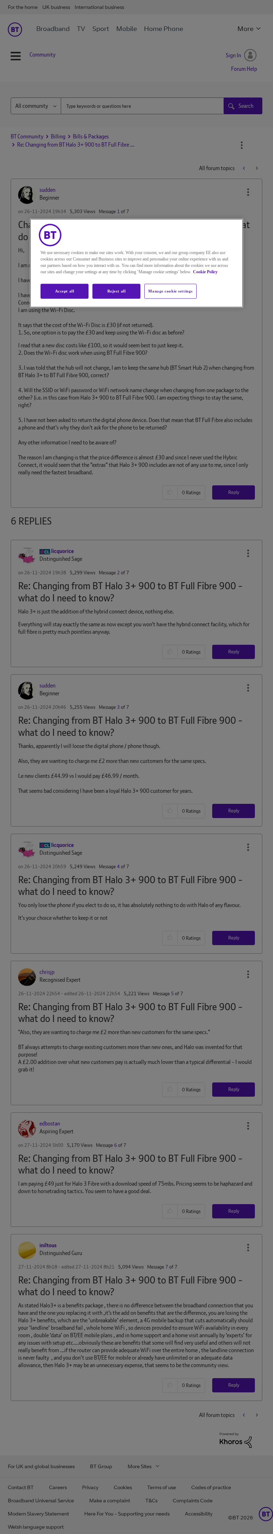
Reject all (116, 291)
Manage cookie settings (170, 291)
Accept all (64, 291)
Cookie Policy (205, 271)
